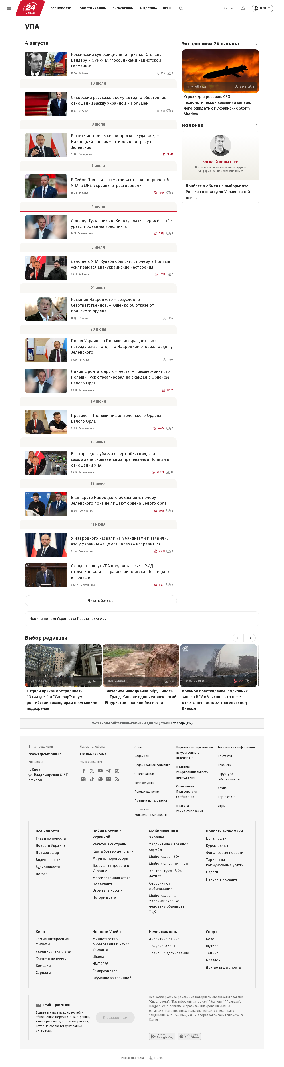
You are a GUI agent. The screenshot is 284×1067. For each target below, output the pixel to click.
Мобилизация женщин (168, 864)
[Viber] (83, 779)
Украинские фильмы (53, 951)
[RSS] (117, 779)
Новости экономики (224, 831)
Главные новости (51, 838)
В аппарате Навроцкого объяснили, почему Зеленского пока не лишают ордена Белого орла (119, 500)
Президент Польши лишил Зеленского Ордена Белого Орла (116, 418)
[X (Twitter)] (92, 771)
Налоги (212, 872)
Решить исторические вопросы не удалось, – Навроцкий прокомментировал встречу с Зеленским (115, 141)
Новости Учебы (107, 931)
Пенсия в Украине (221, 879)
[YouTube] (100, 771)
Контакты (225, 756)
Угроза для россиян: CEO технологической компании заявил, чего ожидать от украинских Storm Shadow (217, 105)
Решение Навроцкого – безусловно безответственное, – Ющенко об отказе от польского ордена (112, 305)
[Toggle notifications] (243, 8)
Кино (40, 931)
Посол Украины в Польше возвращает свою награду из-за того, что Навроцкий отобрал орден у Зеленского (122, 346)
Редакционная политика (152, 765)
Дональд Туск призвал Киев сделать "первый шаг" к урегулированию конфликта (121, 223)
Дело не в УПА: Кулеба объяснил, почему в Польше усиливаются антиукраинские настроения (120, 264)
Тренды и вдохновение (169, 953)
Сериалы (43, 973)
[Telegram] (108, 771)
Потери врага (104, 897)
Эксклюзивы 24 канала (210, 44)
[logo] (30, 8)
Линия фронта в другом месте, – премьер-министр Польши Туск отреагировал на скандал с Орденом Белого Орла (120, 377)
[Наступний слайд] (250, 638)
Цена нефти (216, 838)
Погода (42, 874)
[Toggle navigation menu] (8, 8)
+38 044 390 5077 (93, 754)
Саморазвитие (105, 971)
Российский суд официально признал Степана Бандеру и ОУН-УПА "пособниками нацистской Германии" (116, 60)
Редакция (141, 756)
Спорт (211, 931)
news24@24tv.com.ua (44, 754)
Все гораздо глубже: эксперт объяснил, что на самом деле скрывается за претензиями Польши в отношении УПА (120, 459)
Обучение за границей (112, 978)
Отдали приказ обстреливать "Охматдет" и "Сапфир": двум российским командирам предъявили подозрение (62, 700)
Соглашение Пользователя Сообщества (186, 792)
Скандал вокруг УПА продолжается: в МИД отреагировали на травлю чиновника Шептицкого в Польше (121, 571)
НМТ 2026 (100, 964)
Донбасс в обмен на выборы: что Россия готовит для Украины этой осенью (218, 192)
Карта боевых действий (113, 851)
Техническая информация (236, 747)
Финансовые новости (224, 853)
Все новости (61, 8)
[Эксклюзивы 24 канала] (256, 43)
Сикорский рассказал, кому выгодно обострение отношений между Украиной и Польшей (118, 100)
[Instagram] (117, 771)
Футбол (212, 946)
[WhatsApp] (100, 779)
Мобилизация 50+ (164, 857)
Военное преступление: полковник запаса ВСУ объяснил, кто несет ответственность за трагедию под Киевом (215, 700)
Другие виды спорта (223, 967)
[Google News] (108, 779)
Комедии (43, 965)
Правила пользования (150, 800)
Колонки (192, 125)
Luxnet (158, 1057)
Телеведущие (144, 783)
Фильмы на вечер (51, 958)
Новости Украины (92, 8)
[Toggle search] (181, 8)
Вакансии (224, 765)
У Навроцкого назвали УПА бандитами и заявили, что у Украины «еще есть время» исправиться (119, 541)
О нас (138, 747)
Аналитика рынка (164, 939)
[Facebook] (83, 771)
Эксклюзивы (123, 8)
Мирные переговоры (111, 858)
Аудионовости (48, 867)
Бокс (210, 939)
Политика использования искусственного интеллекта (194, 752)
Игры (167, 8)
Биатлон (213, 960)
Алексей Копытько (221, 162)
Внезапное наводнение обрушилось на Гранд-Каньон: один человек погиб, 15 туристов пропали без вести (140, 697)
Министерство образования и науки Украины (111, 944)
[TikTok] (92, 779)
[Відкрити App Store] (189, 1036)
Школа (98, 957)
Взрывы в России (107, 890)
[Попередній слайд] (238, 638)
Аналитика (148, 8)
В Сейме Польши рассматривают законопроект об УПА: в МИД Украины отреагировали (120, 182)
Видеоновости (48, 860)
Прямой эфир (47, 853)
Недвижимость (163, 931)
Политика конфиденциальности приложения (192, 772)
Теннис (212, 953)
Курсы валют (217, 845)
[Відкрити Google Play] (162, 1036)
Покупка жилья (162, 946)
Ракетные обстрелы (110, 844)
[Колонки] (256, 125)
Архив (222, 788)
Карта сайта (226, 797)
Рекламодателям (146, 792)
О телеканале (144, 774)
